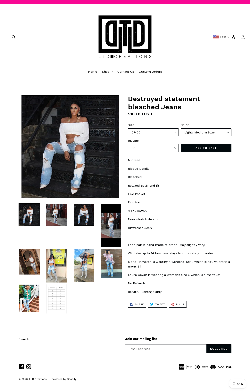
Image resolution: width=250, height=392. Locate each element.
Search (24, 339)
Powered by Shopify (63, 379)
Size (131, 125)
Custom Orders (150, 71)
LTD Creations (38, 379)
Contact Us (125, 71)
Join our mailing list (141, 339)
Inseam (133, 140)
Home (92, 71)
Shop (108, 71)
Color (185, 125)
